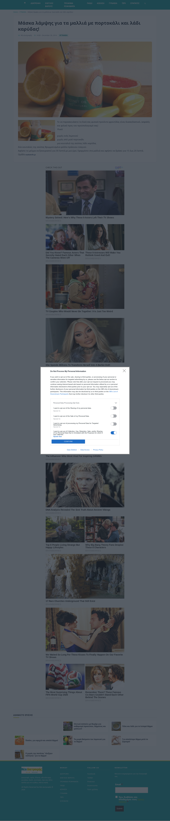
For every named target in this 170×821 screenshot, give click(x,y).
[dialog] (85, 410)
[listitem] (85, 403)
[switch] (114, 408)
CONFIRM (68, 441)
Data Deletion (72, 450)
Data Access (85, 450)
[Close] (125, 371)
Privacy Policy (98, 450)
